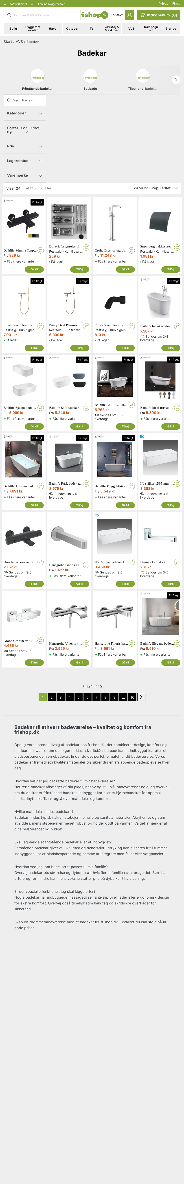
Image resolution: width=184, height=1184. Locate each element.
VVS (19, 41)
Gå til (34, 269)
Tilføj (79, 269)
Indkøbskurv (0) (162, 15)
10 (132, 697)
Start (8, 41)
